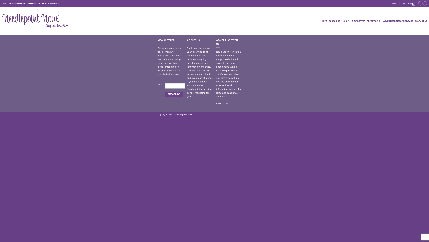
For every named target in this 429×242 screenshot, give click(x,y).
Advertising (373, 21)
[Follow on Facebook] (420, 3)
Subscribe (334, 21)
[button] (394, 3)
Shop (346, 21)
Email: (160, 84)
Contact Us (421, 21)
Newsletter (358, 21)
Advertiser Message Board (398, 21)
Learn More (222, 103)
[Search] (388, 3)
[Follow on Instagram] (425, 3)
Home (324, 21)
